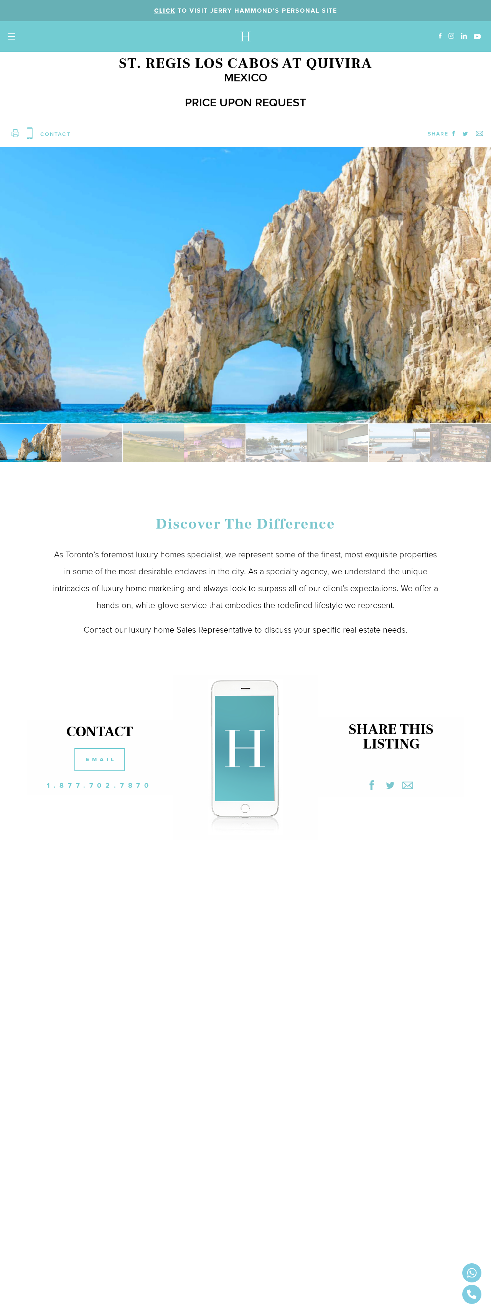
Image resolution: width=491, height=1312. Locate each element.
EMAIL (101, 759)
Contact (98, 629)
